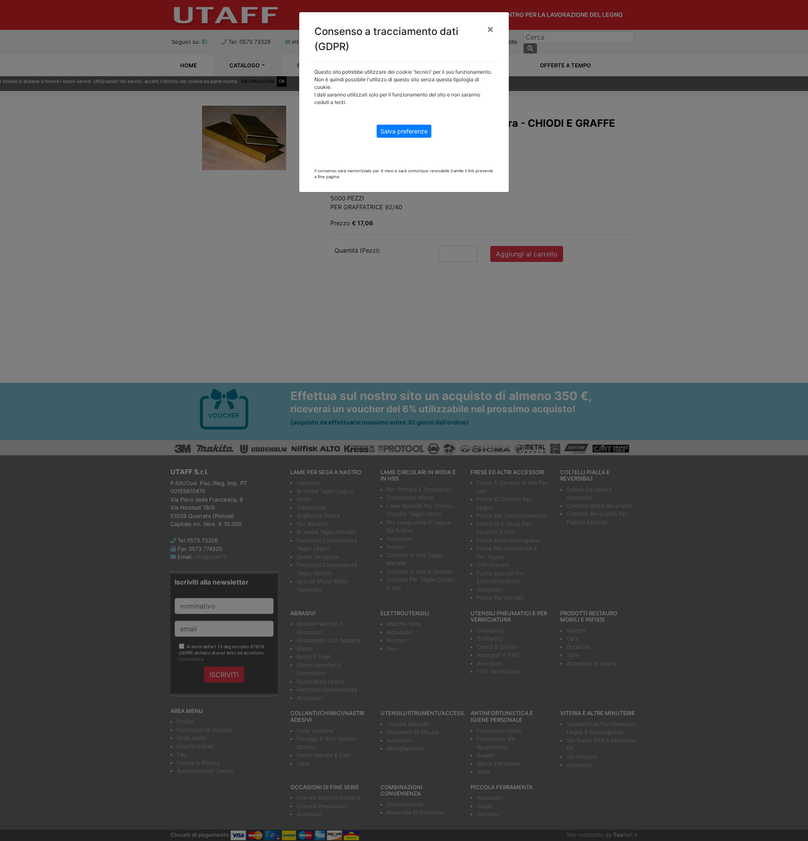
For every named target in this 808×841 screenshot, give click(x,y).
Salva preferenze (404, 131)
